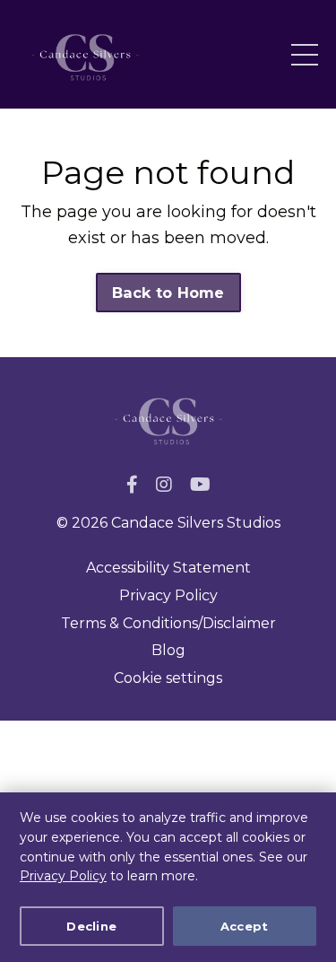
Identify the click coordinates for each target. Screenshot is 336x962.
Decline (91, 926)
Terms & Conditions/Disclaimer (168, 623)
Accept (244, 926)
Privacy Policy (63, 876)
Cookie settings (168, 678)
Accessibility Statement (168, 567)
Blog (168, 650)
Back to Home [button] (168, 293)
